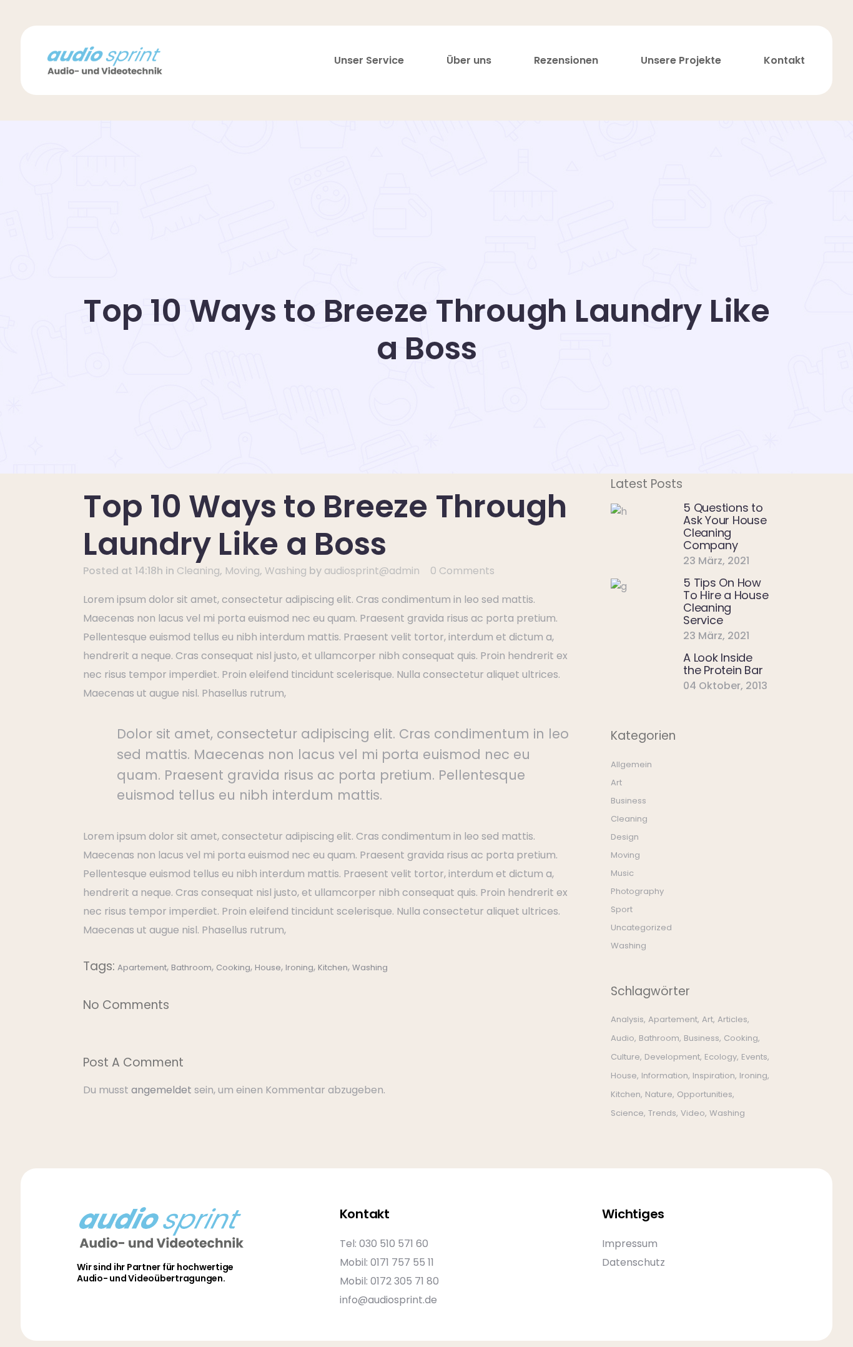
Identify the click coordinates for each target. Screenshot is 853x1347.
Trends (662, 1113)
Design (625, 837)
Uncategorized (641, 927)
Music (622, 873)
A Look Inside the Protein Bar (722, 664)
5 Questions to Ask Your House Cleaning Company (725, 526)
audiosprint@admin (372, 571)
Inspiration (714, 1075)
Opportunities (704, 1094)
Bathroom (191, 967)
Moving (242, 571)
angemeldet (161, 1090)
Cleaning (198, 571)
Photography (637, 891)
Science (627, 1113)
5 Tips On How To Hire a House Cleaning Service (725, 601)
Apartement (142, 967)
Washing (286, 571)
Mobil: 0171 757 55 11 (387, 1262)
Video (693, 1113)
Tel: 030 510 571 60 (384, 1243)
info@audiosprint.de (388, 1300)
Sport (622, 909)
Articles (732, 1019)
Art (616, 782)
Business (628, 801)
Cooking (233, 967)
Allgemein (631, 764)
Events (754, 1057)
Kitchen (333, 967)
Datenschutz (633, 1262)
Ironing (299, 967)
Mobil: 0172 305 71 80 (389, 1281)
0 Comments (462, 571)
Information (664, 1075)
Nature (659, 1094)
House (268, 967)
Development (672, 1057)
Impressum (630, 1243)
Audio (622, 1038)
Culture (625, 1057)
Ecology (720, 1057)
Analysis (627, 1019)
